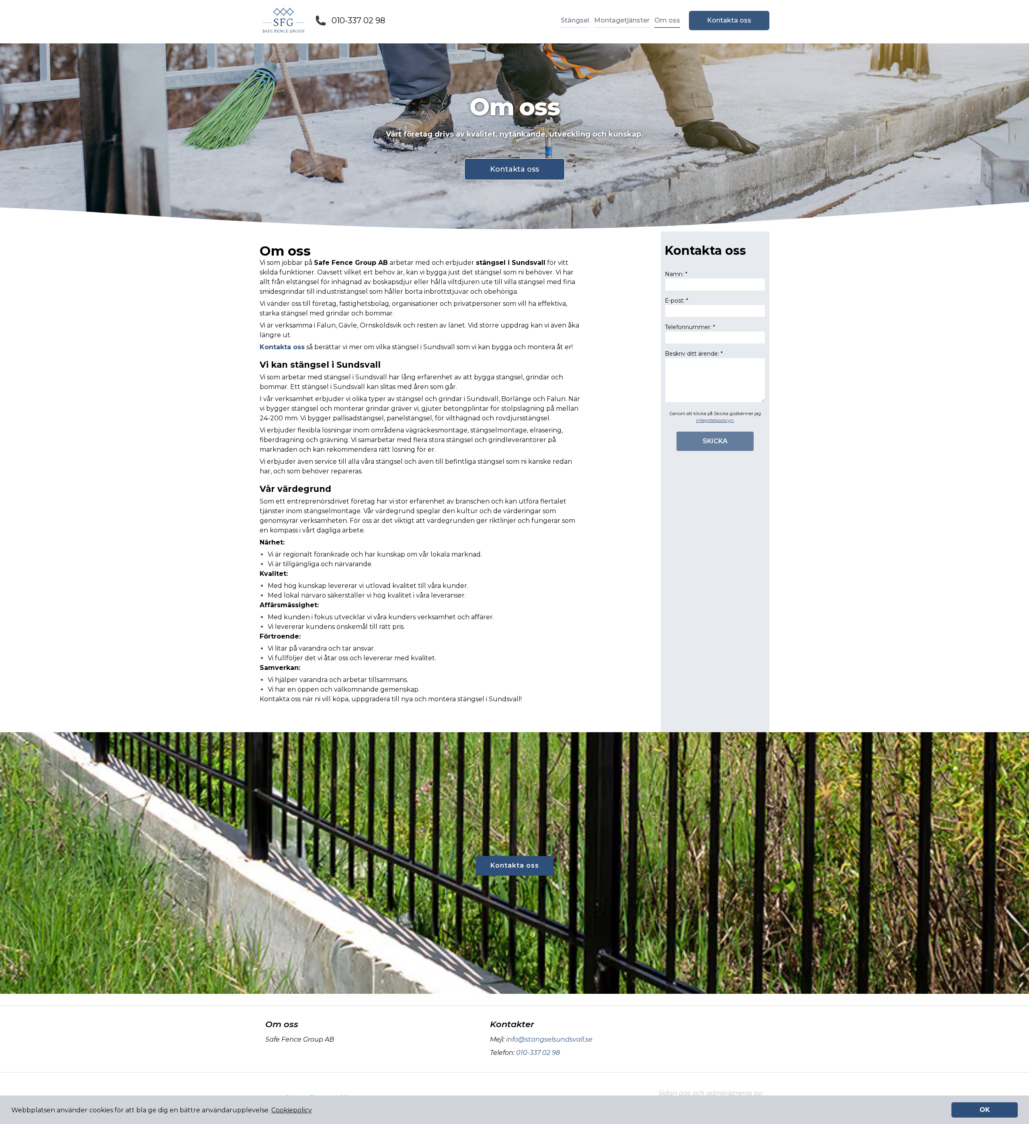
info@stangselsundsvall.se (549, 1039)
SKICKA (715, 441)
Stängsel (575, 20)
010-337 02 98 (358, 20)
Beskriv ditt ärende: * (694, 353)
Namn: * (676, 274)
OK (985, 1110)
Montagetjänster (622, 20)
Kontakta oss (729, 20)
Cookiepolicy (291, 1110)
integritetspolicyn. (715, 420)
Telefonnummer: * (690, 327)
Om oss (667, 20)
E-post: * (676, 300)
